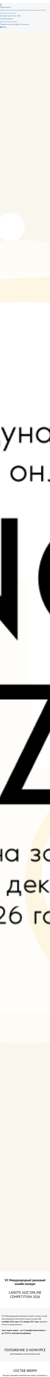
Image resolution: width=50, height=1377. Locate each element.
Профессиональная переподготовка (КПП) (12, 10)
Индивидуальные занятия (8, 13)
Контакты (25, 24)
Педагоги (14, 22)
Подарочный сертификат (10, 24)
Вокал (10, 22)
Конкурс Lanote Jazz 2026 (10, 16)
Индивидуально (6, 18)
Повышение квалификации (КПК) (35, 10)
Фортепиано (4, 22)
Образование (5, 7)
